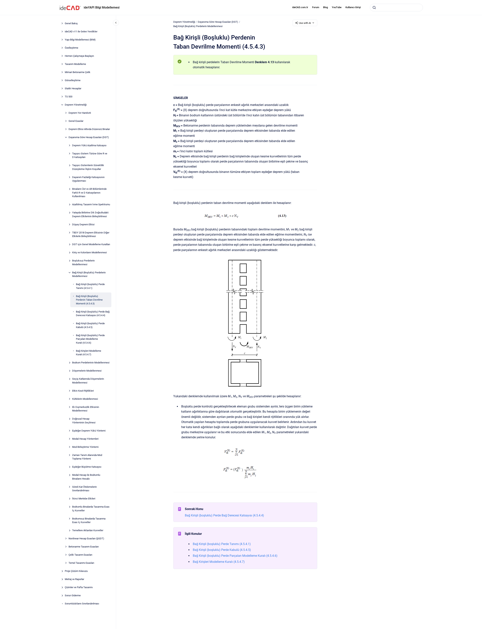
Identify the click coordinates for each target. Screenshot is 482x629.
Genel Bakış (71, 23)
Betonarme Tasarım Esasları (84, 546)
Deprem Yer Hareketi (80, 112)
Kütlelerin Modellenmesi (85, 398)
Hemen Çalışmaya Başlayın (79, 55)
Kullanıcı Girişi (353, 7)
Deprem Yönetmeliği (76, 104)
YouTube (336, 7)
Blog (325, 7)
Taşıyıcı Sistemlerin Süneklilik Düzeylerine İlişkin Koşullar (88, 167)
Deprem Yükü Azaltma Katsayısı (89, 145)
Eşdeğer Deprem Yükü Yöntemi (88, 430)
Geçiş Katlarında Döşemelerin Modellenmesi (88, 380)
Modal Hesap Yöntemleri (85, 438)
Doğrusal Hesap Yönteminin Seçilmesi (83, 420)
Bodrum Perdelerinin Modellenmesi (90, 362)
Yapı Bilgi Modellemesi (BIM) (80, 39)
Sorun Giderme (73, 595)
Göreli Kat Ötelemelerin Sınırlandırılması (84, 488)
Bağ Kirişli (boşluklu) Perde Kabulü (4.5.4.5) (90, 325)
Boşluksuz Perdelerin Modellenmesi (83, 262)
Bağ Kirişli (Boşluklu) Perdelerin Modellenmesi (89, 274)
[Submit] (374, 8)
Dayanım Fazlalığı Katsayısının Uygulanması (88, 179)
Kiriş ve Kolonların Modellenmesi (89, 252)
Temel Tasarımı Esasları (81, 562)
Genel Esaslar (76, 121)
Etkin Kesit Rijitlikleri (83, 390)
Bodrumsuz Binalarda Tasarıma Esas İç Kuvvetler (88, 520)
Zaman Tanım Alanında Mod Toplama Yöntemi (87, 457)
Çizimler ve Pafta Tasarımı (79, 587)
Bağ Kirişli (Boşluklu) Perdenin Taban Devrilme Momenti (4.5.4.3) (89, 300)
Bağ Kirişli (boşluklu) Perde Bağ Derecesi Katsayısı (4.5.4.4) (92, 313)
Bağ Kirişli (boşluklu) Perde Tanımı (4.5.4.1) (90, 286)
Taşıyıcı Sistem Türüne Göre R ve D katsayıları (89, 155)
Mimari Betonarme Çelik (77, 72)
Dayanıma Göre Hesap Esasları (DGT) (89, 137)
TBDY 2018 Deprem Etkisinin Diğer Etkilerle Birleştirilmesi (90, 234)
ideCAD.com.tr (300, 7)
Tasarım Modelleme (75, 64)
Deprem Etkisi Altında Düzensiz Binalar (89, 129)
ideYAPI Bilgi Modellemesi (102, 7)
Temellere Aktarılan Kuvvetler (87, 530)
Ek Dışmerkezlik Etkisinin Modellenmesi (85, 409)
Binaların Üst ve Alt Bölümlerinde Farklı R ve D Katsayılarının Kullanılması (89, 192)
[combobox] (396, 7)
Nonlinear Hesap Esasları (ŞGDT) (86, 538)
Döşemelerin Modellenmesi (87, 370)
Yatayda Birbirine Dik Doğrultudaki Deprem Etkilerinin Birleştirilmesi (90, 214)
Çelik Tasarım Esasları (80, 554)
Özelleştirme (71, 47)
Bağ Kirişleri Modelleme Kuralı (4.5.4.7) (88, 352)
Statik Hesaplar (73, 88)
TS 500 (68, 96)
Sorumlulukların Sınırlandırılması (82, 603)
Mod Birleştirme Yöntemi (85, 447)
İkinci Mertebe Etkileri (83, 498)
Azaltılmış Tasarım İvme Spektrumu (91, 204)
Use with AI (305, 23)
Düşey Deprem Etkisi (83, 224)
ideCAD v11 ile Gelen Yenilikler (81, 31)
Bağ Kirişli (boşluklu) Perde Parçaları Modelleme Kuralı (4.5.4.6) (90, 339)
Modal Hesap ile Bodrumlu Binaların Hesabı (86, 476)
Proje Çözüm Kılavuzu (76, 571)
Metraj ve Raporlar (74, 579)
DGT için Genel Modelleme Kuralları (91, 244)
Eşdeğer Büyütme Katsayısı (86, 466)
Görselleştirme (72, 80)
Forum (315, 7)
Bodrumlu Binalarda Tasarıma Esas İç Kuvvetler (90, 508)
